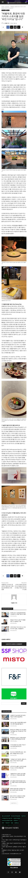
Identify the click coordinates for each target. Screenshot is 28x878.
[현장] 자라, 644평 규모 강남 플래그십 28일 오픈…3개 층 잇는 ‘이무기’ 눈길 (18, 731)
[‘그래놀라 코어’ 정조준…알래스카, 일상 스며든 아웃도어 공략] (5, 761)
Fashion (3, 623)
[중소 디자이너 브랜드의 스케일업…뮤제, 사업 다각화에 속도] (5, 797)
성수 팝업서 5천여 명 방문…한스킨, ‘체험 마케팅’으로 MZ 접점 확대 (18, 782)
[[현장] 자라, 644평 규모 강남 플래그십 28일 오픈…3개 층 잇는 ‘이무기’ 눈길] (5, 731)
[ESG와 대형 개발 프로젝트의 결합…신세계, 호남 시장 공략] (5, 790)
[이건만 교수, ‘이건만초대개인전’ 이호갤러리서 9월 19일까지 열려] (5, 614)
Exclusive (7, 6)
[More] (22, 27)
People (8, 10)
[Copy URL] (18, 27)
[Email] (11, 27)
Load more (13, 803)
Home (3, 6)
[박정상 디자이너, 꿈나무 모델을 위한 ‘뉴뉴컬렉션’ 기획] (5, 621)
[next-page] (5, 634)
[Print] (15, 27)
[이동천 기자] (3, 23)
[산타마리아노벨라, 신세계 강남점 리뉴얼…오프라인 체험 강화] (5, 768)
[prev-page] (3, 634)
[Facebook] (8, 27)
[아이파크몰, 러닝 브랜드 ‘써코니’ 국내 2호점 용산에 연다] (5, 746)
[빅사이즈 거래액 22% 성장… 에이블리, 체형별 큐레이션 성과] (5, 753)
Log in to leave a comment (14, 644)
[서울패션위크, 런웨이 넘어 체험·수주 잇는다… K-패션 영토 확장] (5, 775)
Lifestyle (3, 616)
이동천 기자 (7, 23)
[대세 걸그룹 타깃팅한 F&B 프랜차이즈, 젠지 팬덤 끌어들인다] (5, 724)
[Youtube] (19, 872)
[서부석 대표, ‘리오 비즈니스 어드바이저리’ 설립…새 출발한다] (5, 629)
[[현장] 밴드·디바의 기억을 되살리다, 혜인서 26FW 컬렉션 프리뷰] (5, 739)
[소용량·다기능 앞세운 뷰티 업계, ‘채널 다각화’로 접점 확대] (5, 717)
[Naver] (15, 872)
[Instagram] (12, 872)
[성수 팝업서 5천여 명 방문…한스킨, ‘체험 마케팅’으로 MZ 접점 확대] (5, 782)
